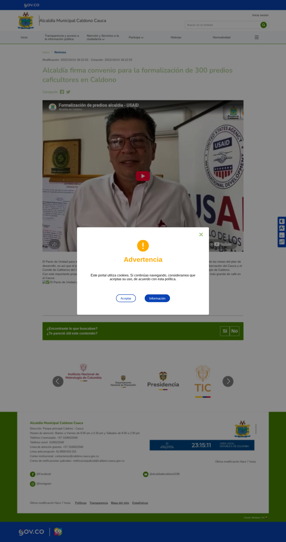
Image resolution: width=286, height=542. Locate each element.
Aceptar (126, 298)
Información (157, 298)
